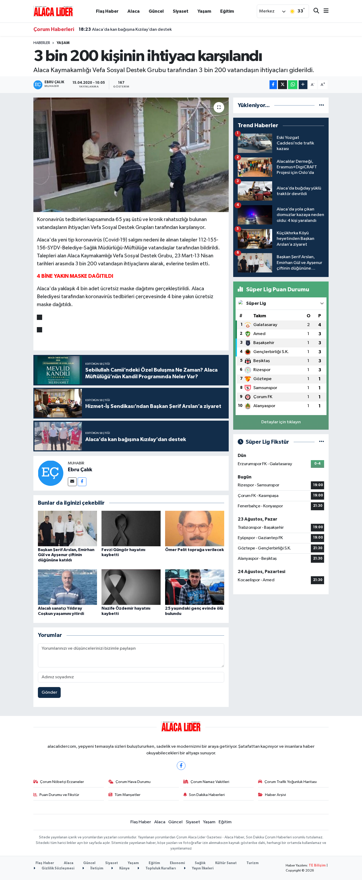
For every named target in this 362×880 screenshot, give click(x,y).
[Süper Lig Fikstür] (321, 442)
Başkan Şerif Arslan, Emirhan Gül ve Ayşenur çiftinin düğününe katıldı (66, 555)
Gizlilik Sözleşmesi (57, 868)
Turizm (252, 863)
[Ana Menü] (324, 11)
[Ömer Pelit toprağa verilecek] (194, 528)
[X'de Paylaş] (282, 84)
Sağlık (200, 863)
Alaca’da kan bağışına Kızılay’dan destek (125, 29)
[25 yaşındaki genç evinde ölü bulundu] (194, 587)
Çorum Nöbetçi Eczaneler (62, 782)
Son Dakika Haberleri (207, 795)
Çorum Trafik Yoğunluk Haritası (290, 782)
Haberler (41, 43)
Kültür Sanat (226, 863)
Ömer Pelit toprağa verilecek (194, 550)
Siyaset (180, 11)
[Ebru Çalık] (50, 473)
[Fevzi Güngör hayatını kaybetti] (131, 528)
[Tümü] (321, 105)
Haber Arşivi (275, 795)
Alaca (133, 11)
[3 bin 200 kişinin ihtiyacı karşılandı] (131, 155)
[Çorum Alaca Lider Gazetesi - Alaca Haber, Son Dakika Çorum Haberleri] (53, 11)
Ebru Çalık (80, 469)
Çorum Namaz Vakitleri (210, 782)
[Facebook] (82, 481)
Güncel (156, 11)
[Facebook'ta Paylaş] (273, 84)
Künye (124, 868)
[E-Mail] (72, 481)
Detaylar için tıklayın (281, 422)
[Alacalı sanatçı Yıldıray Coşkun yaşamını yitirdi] (67, 587)
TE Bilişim (317, 865)
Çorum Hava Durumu (133, 782)
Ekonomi (177, 863)
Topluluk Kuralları (160, 868)
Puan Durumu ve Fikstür (59, 795)
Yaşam (204, 11)
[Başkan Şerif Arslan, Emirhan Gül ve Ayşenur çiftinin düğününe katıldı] (67, 528)
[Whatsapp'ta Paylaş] (292, 84)
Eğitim (227, 11)
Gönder (49, 692)
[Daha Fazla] (303, 84)
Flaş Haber (107, 11)
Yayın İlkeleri (202, 868)
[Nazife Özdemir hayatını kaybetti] (131, 587)
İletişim (96, 868)
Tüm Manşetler (127, 795)
